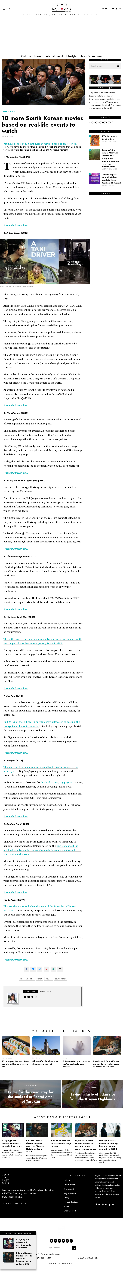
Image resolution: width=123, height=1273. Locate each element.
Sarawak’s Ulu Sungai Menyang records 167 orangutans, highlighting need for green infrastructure (110, 158)
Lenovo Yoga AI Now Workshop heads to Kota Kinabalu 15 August (111, 178)
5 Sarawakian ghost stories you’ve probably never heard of (76, 1064)
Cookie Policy (7, 1203)
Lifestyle (71, 56)
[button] (118, 66)
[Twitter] (106, 8)
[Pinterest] (109, 8)
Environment (69, 1189)
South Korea (60, 979)
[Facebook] (103, 8)
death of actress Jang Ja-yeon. (57, 782)
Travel (38, 56)
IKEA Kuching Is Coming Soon (109, 138)
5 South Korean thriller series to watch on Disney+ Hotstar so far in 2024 (24, 1258)
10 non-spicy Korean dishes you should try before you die (15, 1064)
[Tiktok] (116, 8)
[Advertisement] (61, 35)
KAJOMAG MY (70, 1193)
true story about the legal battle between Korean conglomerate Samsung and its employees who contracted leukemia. (42, 850)
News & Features (90, 56)
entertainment (27, 979)
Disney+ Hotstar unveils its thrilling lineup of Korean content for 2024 (108, 1145)
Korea (39, 979)
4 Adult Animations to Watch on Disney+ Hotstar (61, 1143)
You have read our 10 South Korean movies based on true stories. (40, 143)
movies (49, 979)
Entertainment (53, 56)
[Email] (119, 8)
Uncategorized (70, 1210)
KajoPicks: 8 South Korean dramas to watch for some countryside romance (106, 1064)
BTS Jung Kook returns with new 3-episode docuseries (23, 1243)
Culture (26, 56)
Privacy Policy (20, 1203)
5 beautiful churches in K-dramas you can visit (45, 1063)
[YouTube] (112, 8)
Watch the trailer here (15, 405)
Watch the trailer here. (15, 225)
